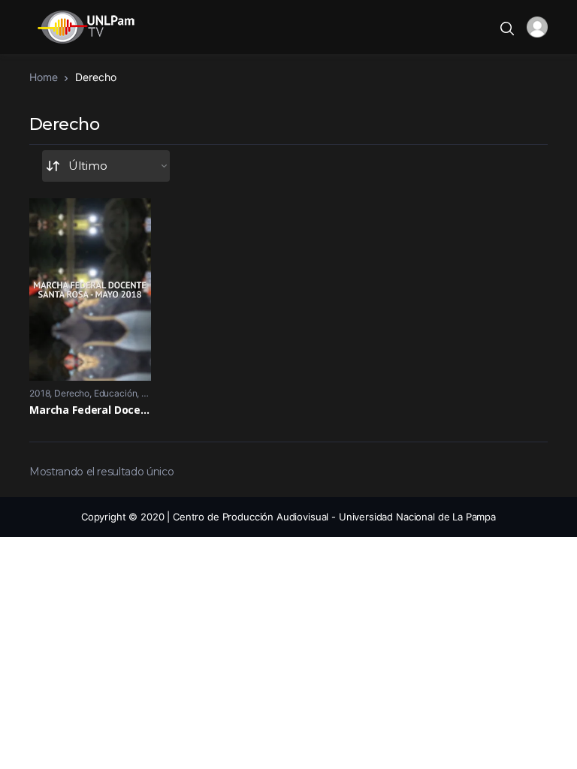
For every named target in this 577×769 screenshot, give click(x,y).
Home (43, 77)
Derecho (71, 393)
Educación (115, 393)
